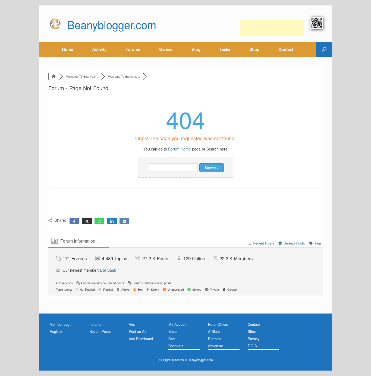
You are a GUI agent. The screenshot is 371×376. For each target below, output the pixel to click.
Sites (252, 331)
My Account (177, 324)
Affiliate (214, 331)
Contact (285, 49)
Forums (132, 49)
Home (67, 49)
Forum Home (179, 149)
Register (56, 331)
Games (165, 49)
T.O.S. (253, 345)
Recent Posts (100, 331)
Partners (214, 338)
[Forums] (53, 76)
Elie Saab (108, 270)
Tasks (224, 49)
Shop (254, 49)
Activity (99, 49)
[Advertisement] (272, 28)
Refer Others (218, 324)
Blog (195, 49)
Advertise (215, 345)
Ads (132, 324)
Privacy (254, 338)
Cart (171, 338)
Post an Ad (137, 331)
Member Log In (61, 324)
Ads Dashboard (141, 338)
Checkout (175, 345)
